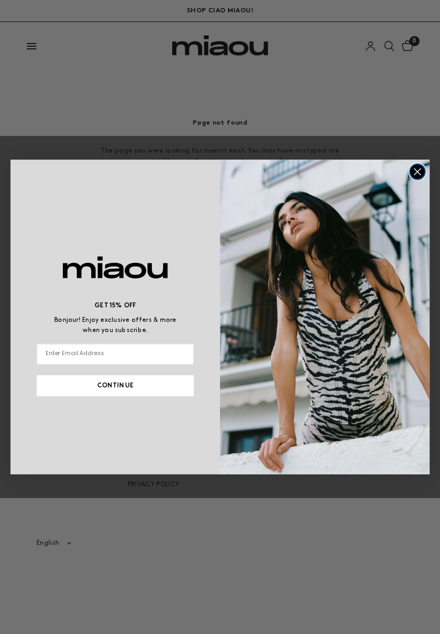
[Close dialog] (417, 171)
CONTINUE (115, 386)
